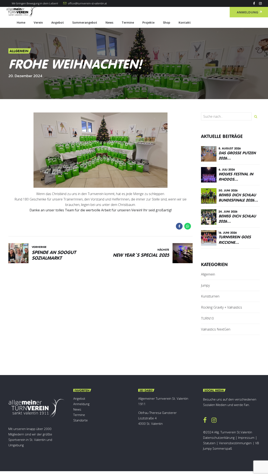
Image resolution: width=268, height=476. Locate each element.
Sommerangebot (84, 22)
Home (21, 22)
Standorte (80, 420)
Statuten (209, 443)
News (109, 22)
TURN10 (207, 318)
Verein (38, 22)
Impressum (246, 437)
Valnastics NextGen (215, 329)
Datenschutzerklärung (218, 437)
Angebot (57, 22)
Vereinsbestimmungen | (237, 443)
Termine (128, 22)
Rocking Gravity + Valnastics (221, 307)
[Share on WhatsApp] (187, 226)
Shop (166, 22)
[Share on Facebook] (179, 226)
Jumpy (205, 285)
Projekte (148, 22)
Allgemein (19, 51)
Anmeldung (81, 404)
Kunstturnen (210, 296)
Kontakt (185, 22)
